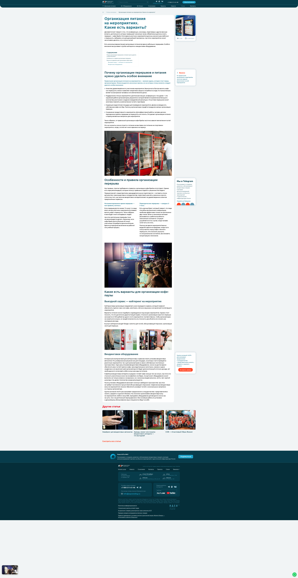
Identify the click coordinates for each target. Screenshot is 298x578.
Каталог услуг (122, 469)
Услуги (141, 6)
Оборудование (127, 6)
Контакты (193, 6)
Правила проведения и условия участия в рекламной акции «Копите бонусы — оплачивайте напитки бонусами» (141, 516)
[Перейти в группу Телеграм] (169, 487)
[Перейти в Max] (159, 1)
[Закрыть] (16, 566)
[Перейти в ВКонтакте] (162, 1)
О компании (151, 6)
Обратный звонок (189, 2)
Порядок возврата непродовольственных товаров (132, 513)
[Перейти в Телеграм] (156, 1)
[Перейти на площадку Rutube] (161, 493)
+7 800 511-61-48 (128, 487)
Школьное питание (110, 6)
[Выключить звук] (16, 573)
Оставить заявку (185, 370)
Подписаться (185, 456)
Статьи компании (111, 12)
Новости (173, 6)
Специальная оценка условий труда (128, 508)
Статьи (183, 6)
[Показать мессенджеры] (294, 574)
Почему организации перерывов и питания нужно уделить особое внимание (121, 55)
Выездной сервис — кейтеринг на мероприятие (120, 62)
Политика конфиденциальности (127, 505)
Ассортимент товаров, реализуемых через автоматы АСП (135, 510)
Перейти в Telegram (183, 201)
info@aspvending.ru (132, 494)
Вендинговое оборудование (115, 64)
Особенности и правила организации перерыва (119, 58)
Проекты (163, 6)
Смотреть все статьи (111, 441)
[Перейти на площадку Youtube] (171, 493)
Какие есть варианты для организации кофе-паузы (119, 60)
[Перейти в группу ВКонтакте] (175, 487)
